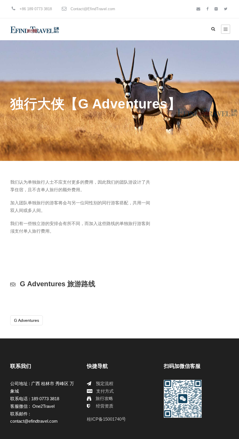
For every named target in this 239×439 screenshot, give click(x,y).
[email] (198, 9)
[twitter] (225, 9)
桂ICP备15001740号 (106, 419)
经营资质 (104, 405)
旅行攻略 (104, 398)
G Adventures (26, 320)
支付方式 (105, 391)
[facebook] (207, 9)
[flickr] (216, 9)
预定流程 (104, 383)
